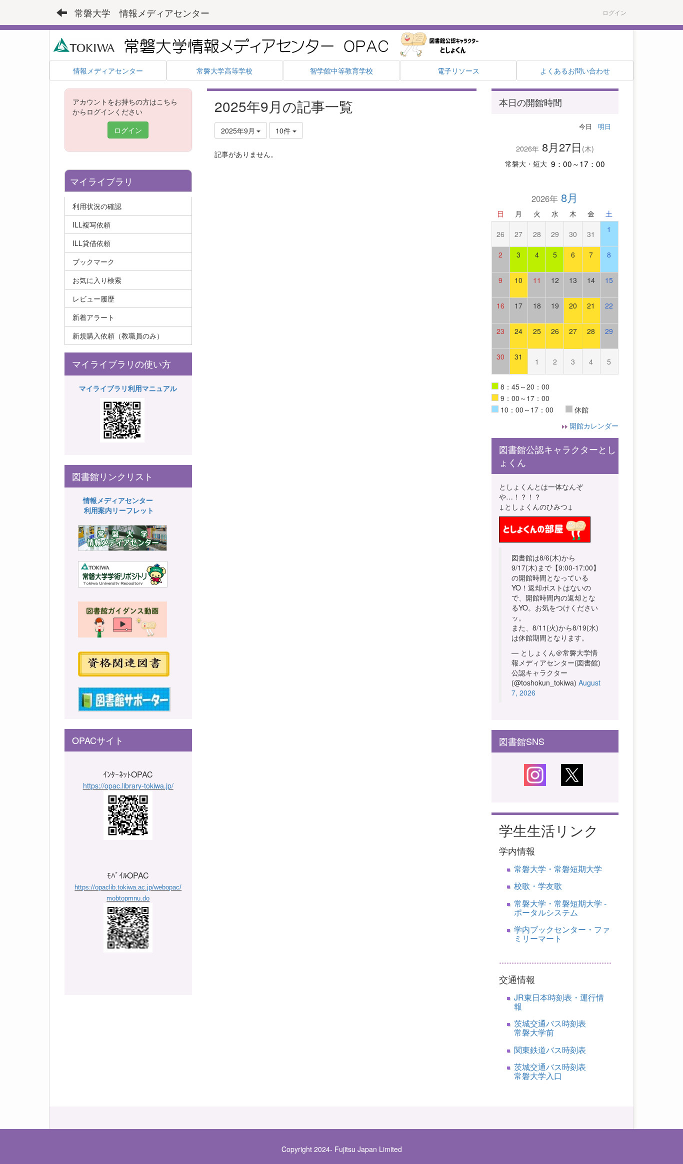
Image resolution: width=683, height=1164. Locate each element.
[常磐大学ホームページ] (84, 44)
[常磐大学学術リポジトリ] (123, 573)
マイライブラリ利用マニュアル (128, 388)
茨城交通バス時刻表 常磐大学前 (570, 1028)
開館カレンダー (594, 425)
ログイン (614, 12)
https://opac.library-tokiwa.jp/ (128, 785)
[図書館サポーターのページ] (124, 698)
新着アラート (93, 317)
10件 (284, 131)
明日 (604, 126)
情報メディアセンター (118, 500)
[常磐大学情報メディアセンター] (122, 537)
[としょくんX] (572, 774)
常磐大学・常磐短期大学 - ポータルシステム (560, 908)
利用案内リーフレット (119, 510)
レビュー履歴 (93, 299)
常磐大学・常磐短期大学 (558, 868)
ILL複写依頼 (91, 225)
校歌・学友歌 (538, 886)
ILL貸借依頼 (91, 243)
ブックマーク (93, 261)
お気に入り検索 (97, 280)
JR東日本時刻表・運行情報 (559, 1002)
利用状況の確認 (97, 206)
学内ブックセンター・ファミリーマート (562, 934)
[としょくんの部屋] (544, 528)
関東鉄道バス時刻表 (550, 1050)
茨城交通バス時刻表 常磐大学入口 (562, 1071)
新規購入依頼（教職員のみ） (118, 335)
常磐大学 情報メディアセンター (142, 12)
